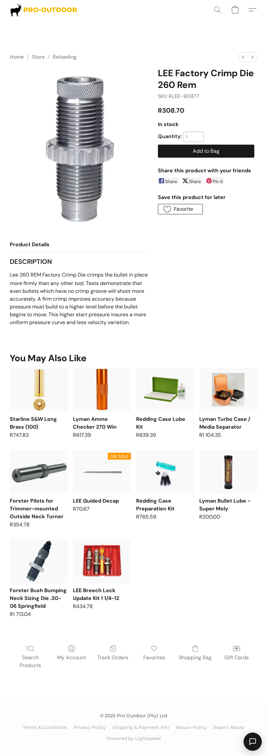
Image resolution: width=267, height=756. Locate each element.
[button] (43, 9)
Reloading (65, 56)
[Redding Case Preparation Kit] (165, 471)
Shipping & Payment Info (140, 727)
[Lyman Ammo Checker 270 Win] (102, 389)
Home (17, 56)
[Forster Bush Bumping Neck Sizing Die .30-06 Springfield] (39, 561)
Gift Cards (236, 657)
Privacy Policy (90, 727)
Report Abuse (228, 727)
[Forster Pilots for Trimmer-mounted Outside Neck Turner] (39, 471)
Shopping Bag (195, 657)
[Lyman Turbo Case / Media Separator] (228, 389)
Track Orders (112, 657)
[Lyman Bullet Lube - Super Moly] (228, 471)
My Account (71, 657)
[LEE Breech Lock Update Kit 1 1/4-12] (102, 561)
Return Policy (191, 727)
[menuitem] (243, 57)
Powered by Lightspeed (134, 738)
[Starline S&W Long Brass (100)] (39, 389)
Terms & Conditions (45, 727)
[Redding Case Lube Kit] (165, 389)
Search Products (30, 661)
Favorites (154, 657)
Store (38, 56)
